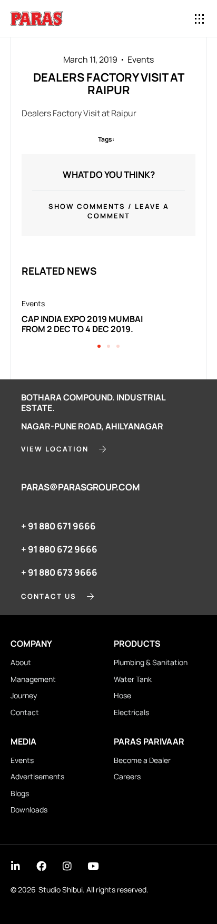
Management (33, 679)
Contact (25, 712)
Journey (24, 695)
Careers (127, 776)
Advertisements (37, 776)
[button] (200, 19)
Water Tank (133, 679)
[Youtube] (93, 866)
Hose (122, 695)
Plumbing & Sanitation (151, 662)
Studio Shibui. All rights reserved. (93, 890)
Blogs (20, 793)
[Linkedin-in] (16, 866)
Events (140, 59)
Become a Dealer (142, 760)
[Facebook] (41, 866)
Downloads (29, 810)
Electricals (131, 712)
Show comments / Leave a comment (108, 211)
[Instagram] (67, 866)
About (21, 662)
